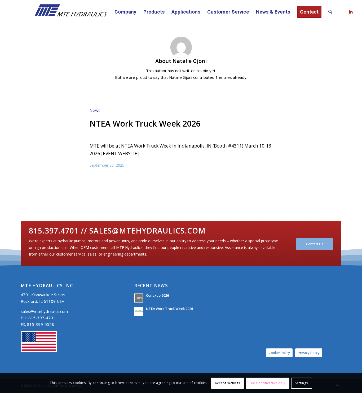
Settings (301, 383)
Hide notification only (267, 383)
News (95, 110)
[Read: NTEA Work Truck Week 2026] (139, 311)
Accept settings (227, 383)
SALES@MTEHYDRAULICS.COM (147, 231)
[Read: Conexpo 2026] (139, 298)
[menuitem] (125, 12)
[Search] (330, 12)
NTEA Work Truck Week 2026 (145, 123)
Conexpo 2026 (157, 295)
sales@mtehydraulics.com (44, 311)
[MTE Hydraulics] (64, 12)
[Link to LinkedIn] (351, 12)
